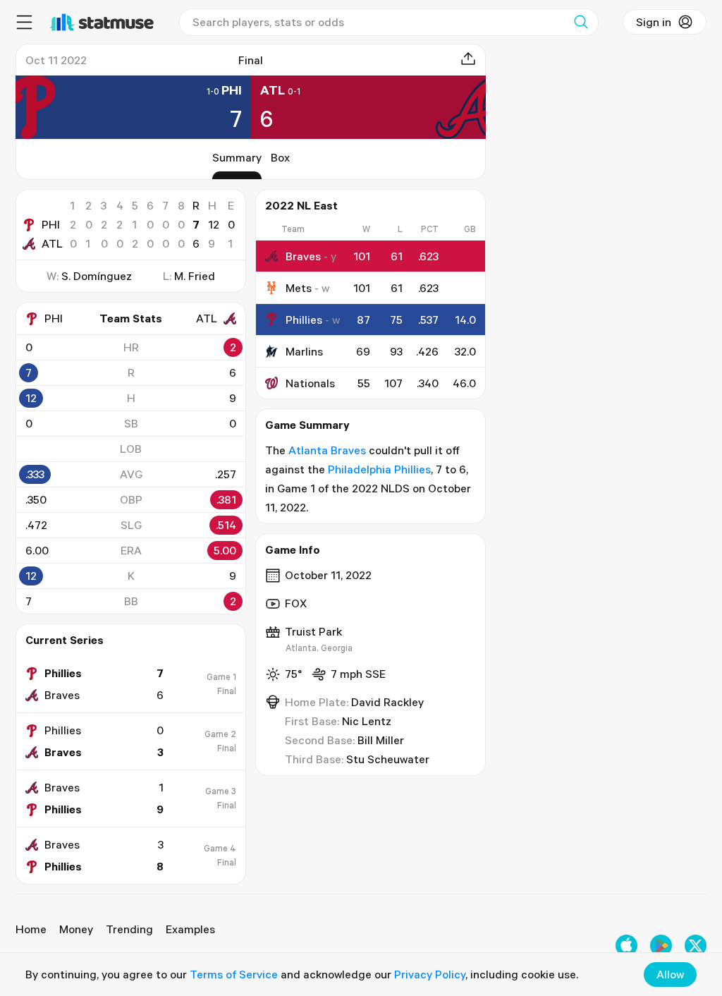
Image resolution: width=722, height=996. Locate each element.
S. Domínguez (96, 276)
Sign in (653, 22)
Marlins (304, 351)
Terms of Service (234, 974)
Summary (237, 157)
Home (31, 929)
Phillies (304, 319)
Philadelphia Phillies (379, 469)
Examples (190, 929)
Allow (670, 974)
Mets (299, 288)
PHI (51, 224)
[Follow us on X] (695, 945)
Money (76, 929)
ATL (52, 243)
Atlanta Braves (327, 450)
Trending (129, 929)
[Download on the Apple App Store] (626, 945)
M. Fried (194, 276)
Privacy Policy (429, 974)
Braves (303, 256)
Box (280, 157)
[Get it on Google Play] (661, 945)
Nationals (310, 383)
